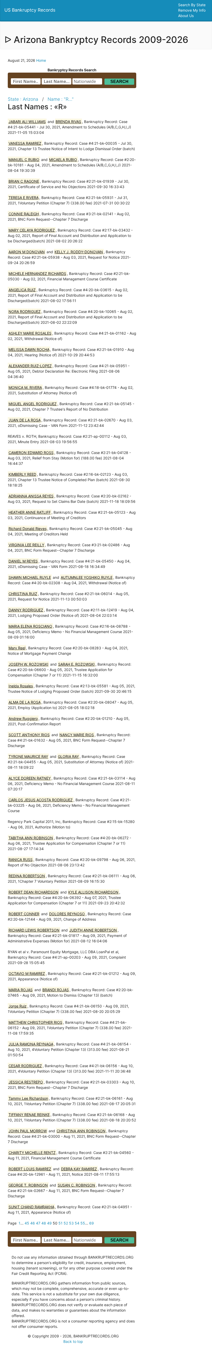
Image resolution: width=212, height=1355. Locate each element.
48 (43, 1223)
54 (77, 1223)
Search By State (192, 5)
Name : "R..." (61, 99)
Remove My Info (192, 10)
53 (71, 1223)
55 (82, 1223)
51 (60, 1223)
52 (66, 1223)
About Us (186, 15)
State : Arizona (23, 99)
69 (91, 1223)
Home (41, 60)
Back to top (73, 1341)
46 (32, 1223)
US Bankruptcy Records (29, 10)
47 (38, 1223)
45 (27, 1223)
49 (49, 1223)
